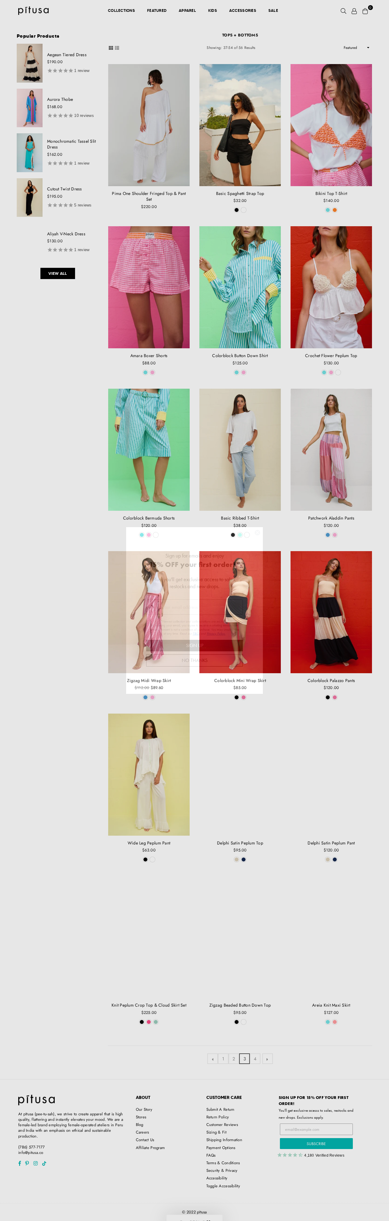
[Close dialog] (257, 533)
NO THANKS (195, 660)
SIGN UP (194, 645)
